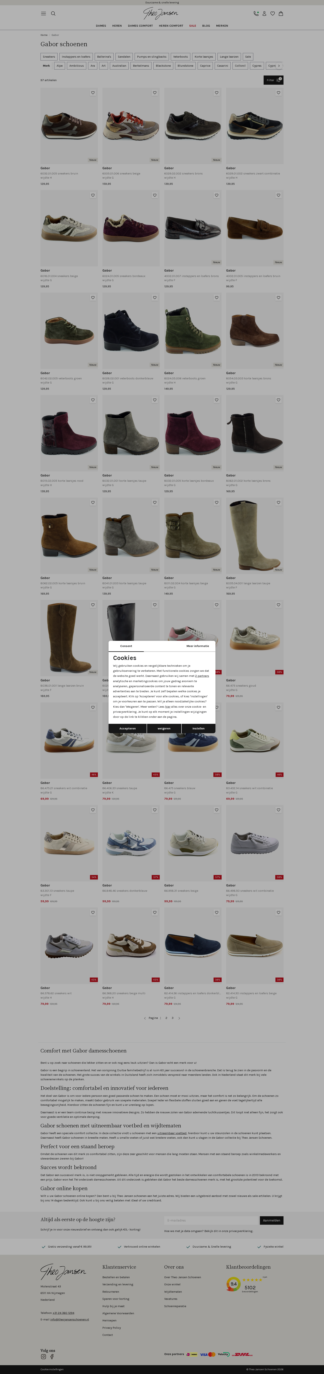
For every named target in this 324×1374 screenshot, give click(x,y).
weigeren (164, 728)
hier (167, 706)
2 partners (202, 676)
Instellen (199, 728)
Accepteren (127, 728)
